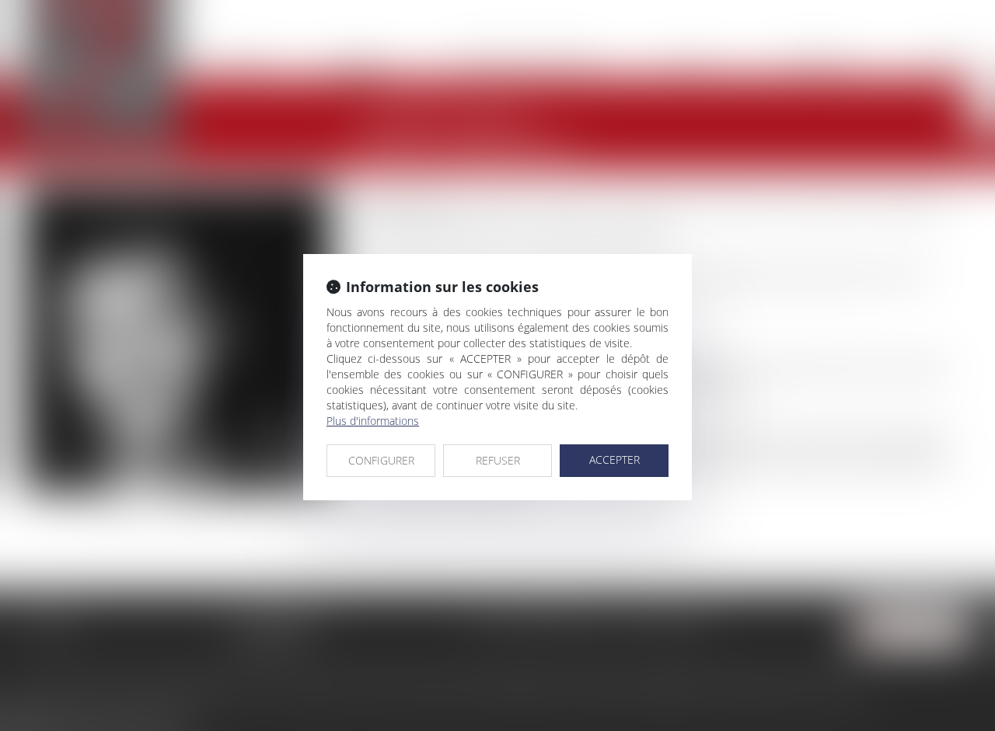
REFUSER (498, 460)
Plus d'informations (372, 420)
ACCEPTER (614, 459)
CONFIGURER (381, 460)
